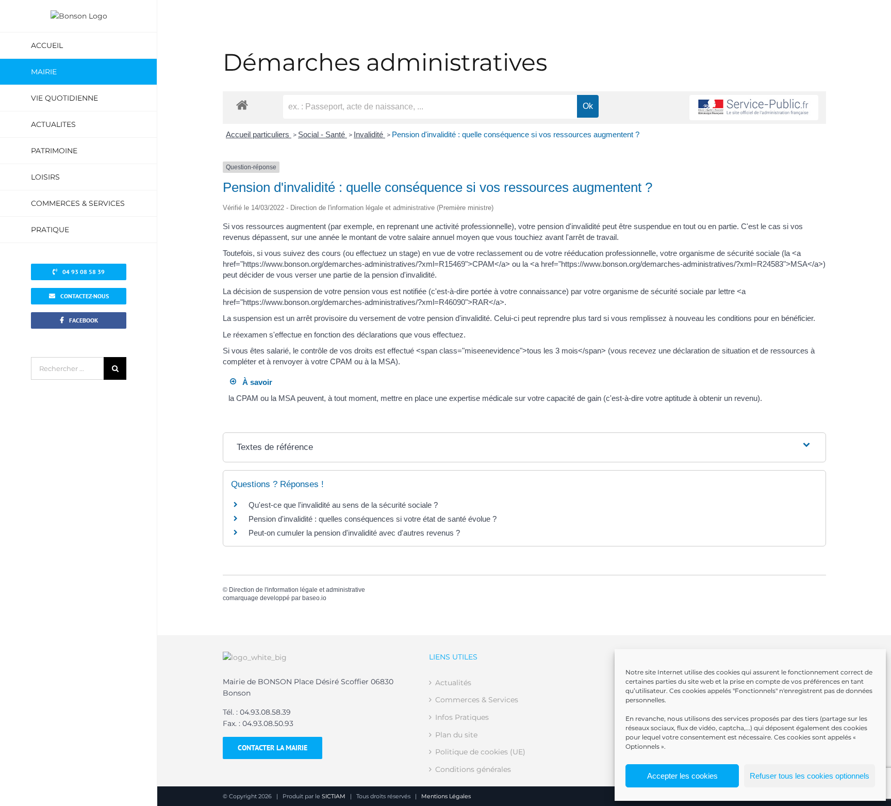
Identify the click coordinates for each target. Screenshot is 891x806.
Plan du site (456, 734)
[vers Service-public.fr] (753, 107)
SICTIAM (333, 796)
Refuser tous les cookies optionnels (809, 775)
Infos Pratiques (462, 717)
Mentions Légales (446, 796)
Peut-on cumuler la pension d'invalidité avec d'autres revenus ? (354, 532)
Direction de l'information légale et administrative (297, 589)
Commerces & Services (476, 699)
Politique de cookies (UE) (480, 751)
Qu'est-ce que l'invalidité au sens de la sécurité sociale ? (343, 505)
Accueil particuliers (258, 134)
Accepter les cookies (682, 775)
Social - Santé (322, 134)
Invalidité (369, 134)
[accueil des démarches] (242, 104)
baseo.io (314, 598)
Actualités (453, 682)
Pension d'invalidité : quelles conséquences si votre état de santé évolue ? (373, 518)
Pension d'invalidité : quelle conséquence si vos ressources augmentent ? (515, 134)
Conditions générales (473, 769)
